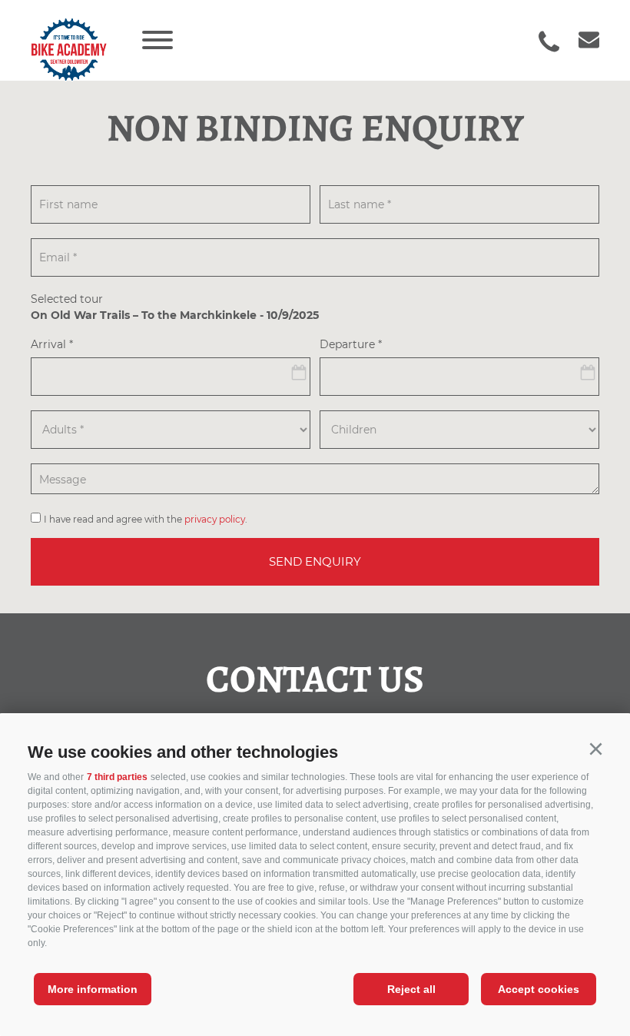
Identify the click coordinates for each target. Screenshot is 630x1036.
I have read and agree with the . (145, 519)
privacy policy (214, 519)
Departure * (351, 345)
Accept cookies (538, 989)
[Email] (581, 41)
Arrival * (52, 345)
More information (93, 989)
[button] (595, 749)
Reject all (411, 989)
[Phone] (549, 41)
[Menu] (157, 40)
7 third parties (117, 777)
